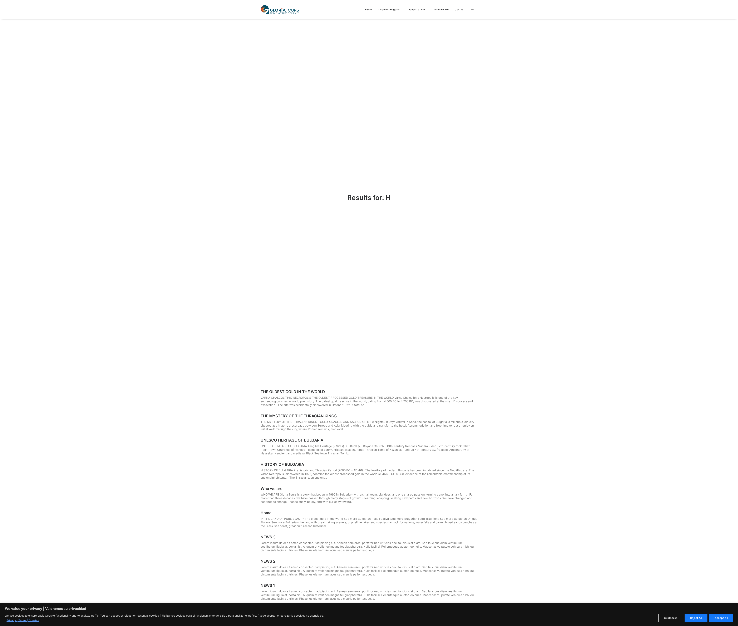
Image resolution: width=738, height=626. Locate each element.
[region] (369, 614)
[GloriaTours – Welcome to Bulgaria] (280, 9)
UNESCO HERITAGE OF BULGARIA (292, 440)
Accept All (721, 617)
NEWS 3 (268, 537)
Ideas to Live (417, 9)
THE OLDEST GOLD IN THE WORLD (293, 391)
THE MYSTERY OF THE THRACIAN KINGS (299, 416)
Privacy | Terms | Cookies (23, 620)
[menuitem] (369, 9)
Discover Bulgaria (389, 9)
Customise (670, 617)
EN (472, 9)
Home (368, 9)
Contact (460, 9)
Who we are (441, 9)
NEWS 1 (268, 585)
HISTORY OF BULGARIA (282, 464)
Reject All (696, 617)
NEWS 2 (268, 561)
